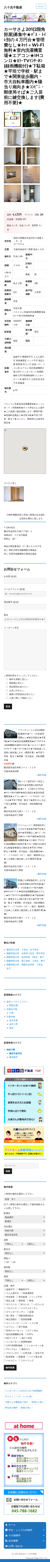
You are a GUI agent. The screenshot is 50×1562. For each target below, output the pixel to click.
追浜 (11, 1028)
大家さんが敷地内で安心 (16, 1402)
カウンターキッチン (15, 1312)
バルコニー (11, 1360)
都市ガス (25, 1349)
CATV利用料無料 (14, 1345)
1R (7, 1262)
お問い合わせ (15, 1546)
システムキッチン (29, 1308)
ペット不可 (36, 1297)
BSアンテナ (12, 1338)
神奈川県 (11, 1050)
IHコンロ (25, 1304)
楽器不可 (10, 1289)
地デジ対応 (27, 1338)
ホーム (12, 1524)
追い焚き (10, 1315)
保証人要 (10, 1301)
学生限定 (10, 1297)
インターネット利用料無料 (19, 1342)
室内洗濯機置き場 (14, 1334)
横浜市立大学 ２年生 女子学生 (23, 950)
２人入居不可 (12, 1293)
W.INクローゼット (14, 1330)
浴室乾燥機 (26, 1319)
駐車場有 (10, 1357)
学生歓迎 (23, 1297)
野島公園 (13, 1005)
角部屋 (22, 1301)
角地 (31, 1301)
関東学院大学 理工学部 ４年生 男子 (26, 961)
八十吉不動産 (13, 7)
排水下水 (39, 1353)
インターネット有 (35, 1345)
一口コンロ (38, 1304)
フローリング (27, 1360)
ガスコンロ (11, 1304)
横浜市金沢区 (15, 1053)
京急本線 (11, 1016)
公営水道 (27, 1353)
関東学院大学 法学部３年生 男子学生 (26, 953)
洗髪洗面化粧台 (26, 1315)
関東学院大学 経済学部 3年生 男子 (25, 957)
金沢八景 (13, 1024)
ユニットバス (12, 1323)
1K (14, 1262)
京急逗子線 (12, 1009)
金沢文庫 (13, 1020)
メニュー (41, 6)
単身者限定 (28, 1293)
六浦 (11, 1013)
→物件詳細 (40, 775)
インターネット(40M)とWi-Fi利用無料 (23, 1391)
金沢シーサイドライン (17, 1002)
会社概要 (13, 1540)
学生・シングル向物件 (20, 1530)
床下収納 (23, 1327)
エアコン (10, 1327)
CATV (30, 1334)
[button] (25, 448)
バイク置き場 (35, 1357)
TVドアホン (11, 1349)
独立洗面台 (11, 1319)
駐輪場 (22, 1357)
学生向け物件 (11, 1407)
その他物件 (14, 1535)
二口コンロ (11, 1308)
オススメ (9, 1396)
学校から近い (37, 1402)
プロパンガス (12, 1353)
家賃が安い (26, 1407)
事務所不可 (24, 1289)
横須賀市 (13, 1057)
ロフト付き (32, 1330)
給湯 (31, 1312)
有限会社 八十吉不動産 (28, 1554)
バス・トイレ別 (30, 1323)
